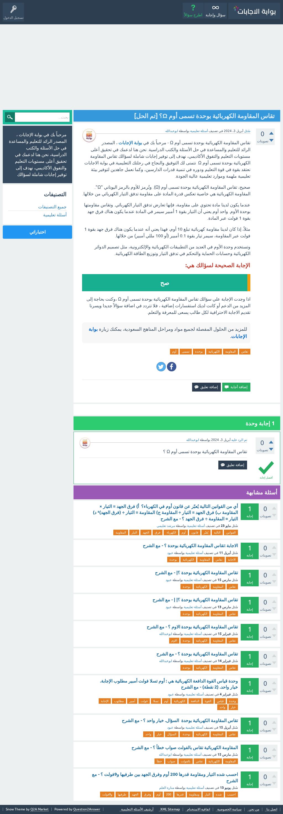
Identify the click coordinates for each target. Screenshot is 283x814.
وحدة (232, 701)
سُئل (247, 131)
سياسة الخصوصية (229, 809)
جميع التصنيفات (52, 206)
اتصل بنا (271, 809)
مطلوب (119, 701)
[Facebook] (171, 366)
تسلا (156, 701)
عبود (170, 553)
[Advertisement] (141, 65)
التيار (134, 532)
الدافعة (195, 701)
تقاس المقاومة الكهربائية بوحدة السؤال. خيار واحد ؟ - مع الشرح (180, 720)
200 (168, 794)
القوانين (231, 532)
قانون (194, 532)
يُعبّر (206, 532)
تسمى (186, 351)
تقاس (244, 351)
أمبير (132, 701)
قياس (220, 701)
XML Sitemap (170, 809)
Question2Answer (86, 809)
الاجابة (232, 559)
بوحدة (199, 351)
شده (219, 794)
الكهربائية (214, 351)
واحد (222, 707)
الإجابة (105, 701)
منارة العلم (166, 788)
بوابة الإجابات (130, 142)
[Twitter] (161, 366)
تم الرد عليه (239, 440)
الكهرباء (171, 532)
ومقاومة (194, 794)
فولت (144, 701)
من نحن (254, 809)
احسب (231, 794)
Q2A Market (39, 809)
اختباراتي (38, 232)
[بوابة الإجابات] (254, 11)
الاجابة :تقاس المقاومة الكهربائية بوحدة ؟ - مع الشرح (190, 545)
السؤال (171, 734)
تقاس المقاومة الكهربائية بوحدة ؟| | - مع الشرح (195, 599)
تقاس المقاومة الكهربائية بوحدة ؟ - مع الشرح (197, 654)
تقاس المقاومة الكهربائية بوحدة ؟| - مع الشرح (196, 572)
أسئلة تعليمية (199, 131)
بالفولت (185, 761)
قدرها (180, 794)
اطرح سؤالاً (193, 15)
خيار (233, 707)
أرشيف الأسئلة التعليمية (137, 809)
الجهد (146, 532)
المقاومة (230, 351)
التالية (217, 532)
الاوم (174, 640)
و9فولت (107, 794)
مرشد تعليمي (166, 526)
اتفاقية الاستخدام (198, 809)
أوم (174, 351)
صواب (171, 761)
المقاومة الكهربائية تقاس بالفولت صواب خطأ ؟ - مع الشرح (185, 747)
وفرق (147, 794)
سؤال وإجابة (216, 15)
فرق (157, 532)
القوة (208, 701)
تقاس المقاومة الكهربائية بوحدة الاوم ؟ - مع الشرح (192, 626)
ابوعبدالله (165, 634)
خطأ (159, 761)
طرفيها (122, 794)
